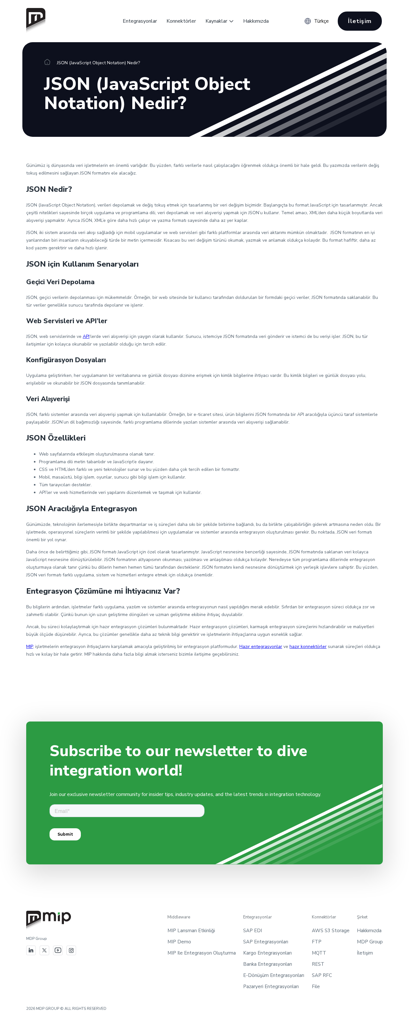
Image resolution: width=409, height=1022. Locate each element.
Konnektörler (181, 21)
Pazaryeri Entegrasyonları (271, 986)
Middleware (178, 917)
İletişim (360, 21)
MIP (29, 647)
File (316, 986)
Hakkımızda (256, 21)
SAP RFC (322, 975)
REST (318, 964)
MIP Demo (179, 942)
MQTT (319, 953)
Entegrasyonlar (140, 21)
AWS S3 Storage (331, 930)
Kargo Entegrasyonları (267, 953)
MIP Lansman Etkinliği (191, 930)
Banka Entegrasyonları (267, 964)
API (86, 336)
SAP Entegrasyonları (265, 942)
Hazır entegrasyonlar (260, 647)
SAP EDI (252, 930)
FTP (316, 942)
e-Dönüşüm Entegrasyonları (273, 975)
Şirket (362, 917)
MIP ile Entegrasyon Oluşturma (201, 953)
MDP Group (370, 942)
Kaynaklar (216, 21)
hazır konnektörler (308, 647)
